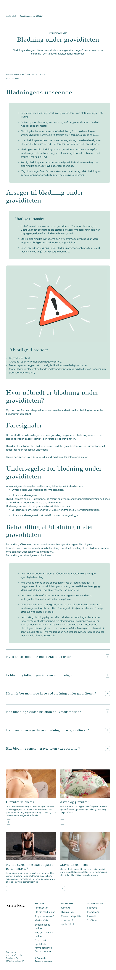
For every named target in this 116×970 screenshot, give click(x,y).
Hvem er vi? (67, 911)
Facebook (92, 907)
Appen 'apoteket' (44, 916)
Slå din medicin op (45, 911)
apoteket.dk (11, 16)
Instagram (93, 911)
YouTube (92, 920)
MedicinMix (41, 920)
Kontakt (65, 907)
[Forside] (16, 905)
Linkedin (92, 916)
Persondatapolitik (71, 916)
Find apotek (41, 907)
